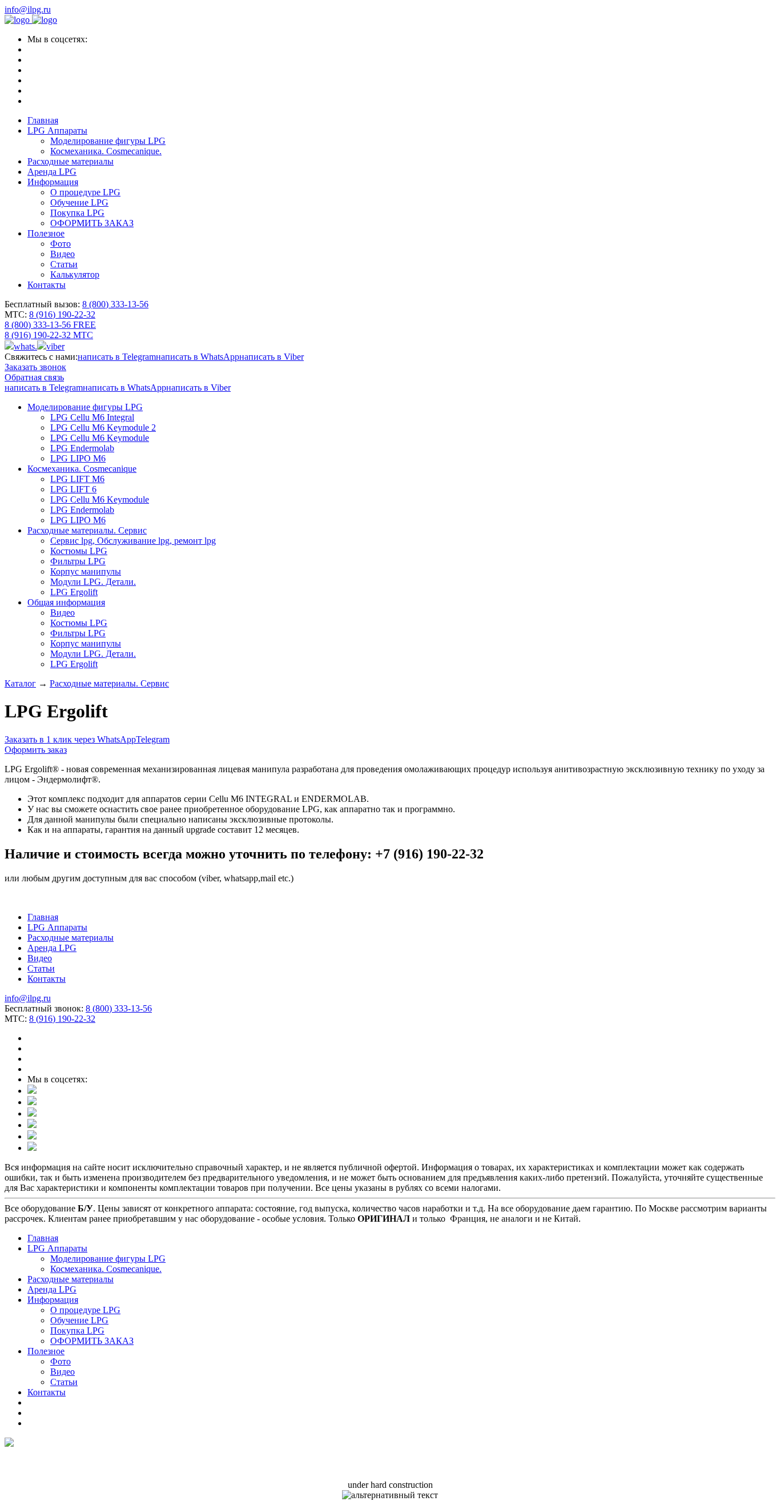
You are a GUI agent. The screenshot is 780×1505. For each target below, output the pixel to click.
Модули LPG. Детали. (93, 582)
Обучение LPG (79, 202)
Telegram (153, 739)
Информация (52, 182)
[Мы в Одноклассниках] (32, 1113)
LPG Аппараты (57, 130)
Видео (62, 254)
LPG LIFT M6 (77, 479)
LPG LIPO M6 (78, 458)
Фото (60, 243)
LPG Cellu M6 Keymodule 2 (103, 427)
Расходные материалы (70, 161)
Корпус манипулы (85, 571)
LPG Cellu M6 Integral (92, 417)
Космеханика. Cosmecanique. (106, 151)
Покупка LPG (77, 213)
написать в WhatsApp (197, 357)
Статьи (64, 264)
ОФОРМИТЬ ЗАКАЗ (92, 223)
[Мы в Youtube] (32, 1148)
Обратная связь (34, 377)
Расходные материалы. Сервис (87, 530)
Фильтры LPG (78, 561)
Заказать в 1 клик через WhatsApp (70, 739)
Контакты (46, 285)
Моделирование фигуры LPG (108, 141)
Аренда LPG (52, 171)
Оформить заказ (36, 749)
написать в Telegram (117, 357)
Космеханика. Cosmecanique (81, 468)
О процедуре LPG (85, 192)
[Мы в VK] (32, 1102)
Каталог (20, 683)
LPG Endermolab (82, 448)
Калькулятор (74, 274)
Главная (42, 120)
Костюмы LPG (78, 551)
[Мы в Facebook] (32, 1136)
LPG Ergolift (74, 592)
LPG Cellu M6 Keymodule (99, 438)
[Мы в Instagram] (32, 1090)
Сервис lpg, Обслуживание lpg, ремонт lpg (133, 540)
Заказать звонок (35, 367)
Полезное (46, 233)
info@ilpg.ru (28, 9)
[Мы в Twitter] (32, 1125)
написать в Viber (271, 357)
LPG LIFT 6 (73, 489)
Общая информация (66, 602)
